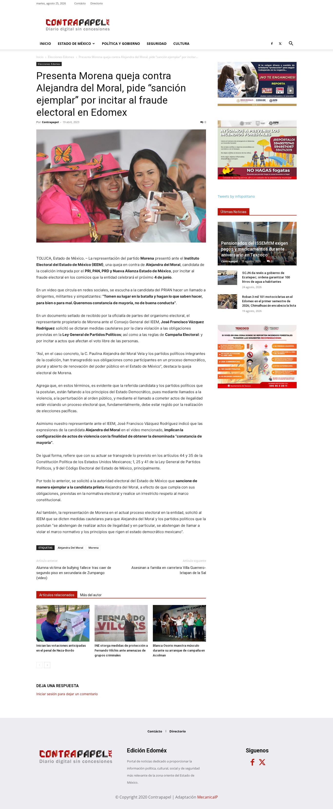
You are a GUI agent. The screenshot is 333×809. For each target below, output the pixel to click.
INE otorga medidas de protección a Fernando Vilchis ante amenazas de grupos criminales (121, 650)
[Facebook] (271, 43)
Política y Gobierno (121, 43)
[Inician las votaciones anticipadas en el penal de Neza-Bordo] (62, 623)
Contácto (80, 3)
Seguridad (156, 43)
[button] (291, 44)
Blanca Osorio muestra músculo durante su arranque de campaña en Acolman (179, 650)
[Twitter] (280, 43)
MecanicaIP (207, 797)
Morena (93, 547)
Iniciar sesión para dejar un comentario (67, 694)
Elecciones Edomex (61, 57)
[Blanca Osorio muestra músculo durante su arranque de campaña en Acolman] (179, 623)
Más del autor (91, 595)
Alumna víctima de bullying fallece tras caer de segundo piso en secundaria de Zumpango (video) (73, 572)
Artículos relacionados (56, 595)
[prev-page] (39, 665)
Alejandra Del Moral (70, 547)
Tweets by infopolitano (236, 196)
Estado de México (74, 43)
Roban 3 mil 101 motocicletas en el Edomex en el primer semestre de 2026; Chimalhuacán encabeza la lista (269, 301)
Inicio (45, 43)
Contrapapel (50, 122)
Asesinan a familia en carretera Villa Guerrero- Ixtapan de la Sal (168, 570)
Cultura (181, 43)
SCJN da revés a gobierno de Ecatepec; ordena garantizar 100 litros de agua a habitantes (266, 277)
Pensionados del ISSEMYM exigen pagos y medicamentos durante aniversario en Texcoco (254, 249)
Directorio (96, 3)
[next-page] (47, 665)
